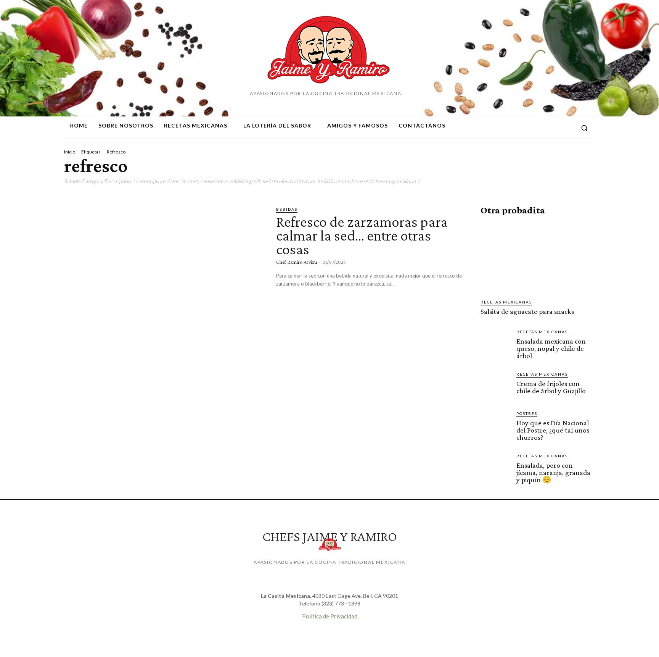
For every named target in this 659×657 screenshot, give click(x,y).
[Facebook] (525, 128)
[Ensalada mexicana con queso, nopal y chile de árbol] (495, 343)
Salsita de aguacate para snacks (527, 311)
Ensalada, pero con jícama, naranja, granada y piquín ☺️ (553, 472)
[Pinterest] (552, 128)
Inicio (69, 152)
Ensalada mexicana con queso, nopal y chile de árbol (551, 348)
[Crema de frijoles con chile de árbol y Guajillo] (495, 386)
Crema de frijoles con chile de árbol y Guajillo (551, 387)
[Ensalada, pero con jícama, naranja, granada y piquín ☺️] (495, 468)
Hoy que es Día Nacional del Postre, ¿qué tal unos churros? (552, 430)
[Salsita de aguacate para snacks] (538, 257)
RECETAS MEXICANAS (506, 302)
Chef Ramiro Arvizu (296, 262)
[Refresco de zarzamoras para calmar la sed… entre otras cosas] (164, 264)
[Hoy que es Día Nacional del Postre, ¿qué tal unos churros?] (495, 425)
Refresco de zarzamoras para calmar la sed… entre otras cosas (362, 235)
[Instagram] (539, 128)
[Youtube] (567, 128)
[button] (584, 128)
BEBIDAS (286, 209)
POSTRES (526, 413)
